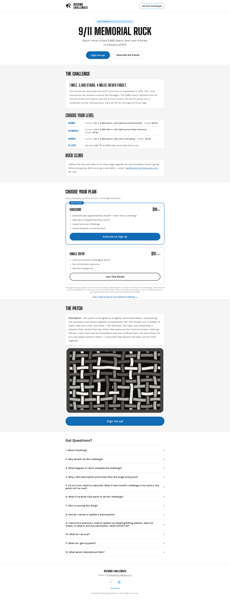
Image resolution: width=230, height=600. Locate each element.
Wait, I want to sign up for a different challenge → (115, 297)
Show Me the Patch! (128, 55)
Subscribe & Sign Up (115, 236)
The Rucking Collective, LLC (119, 575)
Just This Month (115, 276)
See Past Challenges (152, 6)
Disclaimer (115, 588)
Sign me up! (98, 55)
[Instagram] (119, 582)
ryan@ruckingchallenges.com (141, 168)
